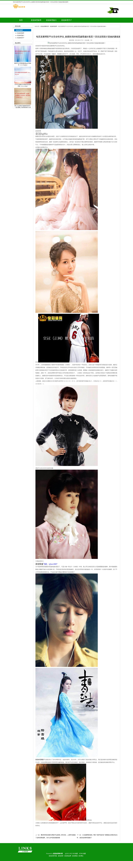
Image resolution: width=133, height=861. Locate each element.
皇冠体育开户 (66, 20)
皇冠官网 (38, 131)
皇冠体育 (60, 856)
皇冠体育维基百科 (41, 46)
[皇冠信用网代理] (19, 8)
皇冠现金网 (67, 856)
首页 (21, 20)
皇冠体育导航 (53, 856)
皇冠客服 (75, 856)
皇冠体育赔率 (36, 20)
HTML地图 (82, 853)
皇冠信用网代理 (45, 26)
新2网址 (81, 856)
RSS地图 (75, 853)
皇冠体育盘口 (51, 20)
